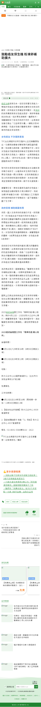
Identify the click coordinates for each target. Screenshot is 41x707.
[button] (38, 6)
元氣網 (7, 50)
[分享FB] (5, 10)
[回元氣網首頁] (7, 2)
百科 (30, 6)
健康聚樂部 (14, 695)
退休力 (36, 695)
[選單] (38, 2)
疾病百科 (29, 695)
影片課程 (5, 578)
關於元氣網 (6, 695)
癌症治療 (5, 103)
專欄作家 (24, 699)
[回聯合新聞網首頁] (2, 2)
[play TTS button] (10, 98)
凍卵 (37, 110)
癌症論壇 (10, 312)
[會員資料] (35, 2)
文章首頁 (17, 699)
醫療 (24, 6)
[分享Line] (15, 10)
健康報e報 (10, 687)
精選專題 (22, 695)
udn (2, 50)
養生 (9, 6)
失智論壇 (17, 6)
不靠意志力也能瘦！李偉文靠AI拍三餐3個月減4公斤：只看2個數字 (23, 15)
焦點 (3, 6)
